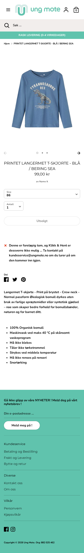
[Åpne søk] (6, 25)
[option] (42, 35)
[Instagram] (13, 529)
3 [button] (47, 152)
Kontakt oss (13, 483)
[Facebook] (6, 529)
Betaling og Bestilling (21, 451)
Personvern (13, 508)
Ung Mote (29, 542)
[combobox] (42, 193)
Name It (43, 181)
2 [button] (42, 152)
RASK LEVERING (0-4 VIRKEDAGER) (42, 35)
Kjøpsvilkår (12, 514)
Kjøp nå (42, 232)
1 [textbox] (8, 207)
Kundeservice (14, 444)
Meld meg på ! (22, 425)
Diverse (10, 475)
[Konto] (66, 8)
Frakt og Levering (17, 458)
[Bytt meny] (8, 9)
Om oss (10, 489)
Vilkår (8, 501)
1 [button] (37, 153)
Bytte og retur (15, 464)
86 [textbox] (9, 195)
